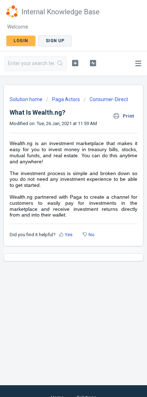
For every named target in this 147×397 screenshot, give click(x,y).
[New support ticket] (75, 63)
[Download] (60, 194)
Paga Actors (66, 99)
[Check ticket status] (93, 63)
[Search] (60, 63)
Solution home (27, 99)
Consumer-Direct (109, 99)
